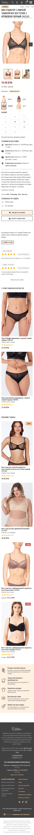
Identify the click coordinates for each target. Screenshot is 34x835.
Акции (20, 782)
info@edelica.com (17, 758)
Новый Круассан (14, 91)
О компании (21, 791)
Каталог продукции (8, 779)
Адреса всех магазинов (17, 775)
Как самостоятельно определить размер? (13, 137)
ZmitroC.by (26, 814)
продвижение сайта (17, 814)
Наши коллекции (22, 779)
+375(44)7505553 (17, 756)
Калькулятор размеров (24, 794)
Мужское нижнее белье (7, 785)
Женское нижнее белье (7, 782)
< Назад (5, 6)
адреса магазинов (10, 165)
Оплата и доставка (23, 785)
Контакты (21, 788)
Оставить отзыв (8, 242)
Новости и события (23, 798)
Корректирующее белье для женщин (8, 789)
